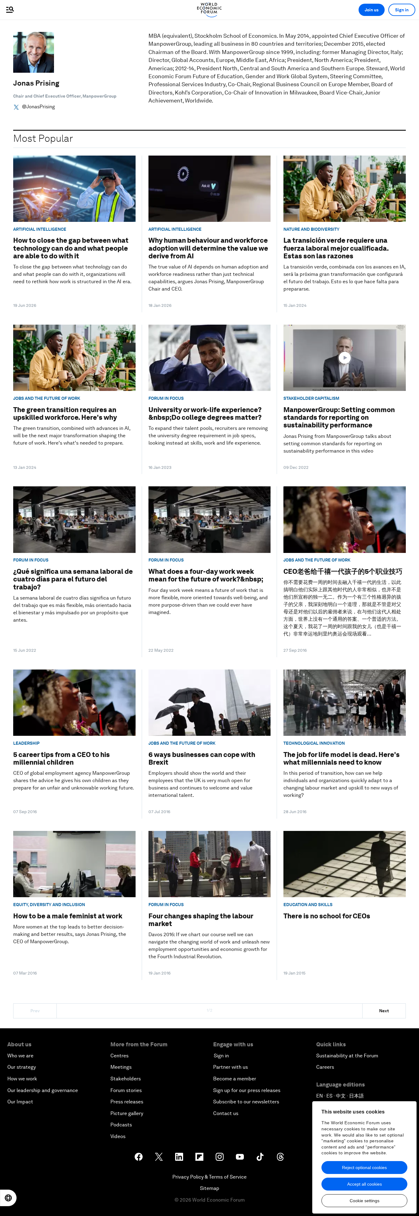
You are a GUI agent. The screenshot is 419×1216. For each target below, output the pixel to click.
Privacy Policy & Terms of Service (209, 1177)
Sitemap (209, 1188)
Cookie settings (364, 1200)
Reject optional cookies (364, 1167)
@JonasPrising (38, 107)
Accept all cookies (364, 1184)
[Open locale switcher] (8, 1198)
